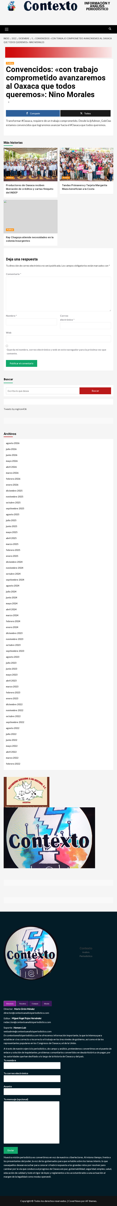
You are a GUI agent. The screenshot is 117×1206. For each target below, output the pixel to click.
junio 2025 (11, 526)
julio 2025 (11, 520)
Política (10, 63)
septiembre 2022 (15, 722)
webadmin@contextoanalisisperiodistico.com (27, 1031)
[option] (26, 792)
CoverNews (74, 1200)
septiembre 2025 (15, 508)
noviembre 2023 (14, 639)
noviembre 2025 (14, 496)
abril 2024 (11, 609)
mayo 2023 (12, 674)
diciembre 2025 (14, 490)
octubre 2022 (13, 716)
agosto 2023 (12, 656)
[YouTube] (21, 402)
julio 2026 (11, 449)
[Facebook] (6, 402)
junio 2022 (11, 740)
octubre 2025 (13, 502)
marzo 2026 (12, 472)
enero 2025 (12, 556)
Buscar (8, 379)
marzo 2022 (12, 757)
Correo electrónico (67, 317)
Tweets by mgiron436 (15, 408)
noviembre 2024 (14, 567)
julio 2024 (11, 591)
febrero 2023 (13, 692)
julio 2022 (11, 734)
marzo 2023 (12, 686)
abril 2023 (11, 680)
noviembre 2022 (14, 710)
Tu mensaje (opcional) (16, 1099)
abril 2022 (11, 751)
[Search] (110, 29)
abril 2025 (11, 538)
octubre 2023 (13, 645)
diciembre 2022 (14, 704)
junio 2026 (11, 455)
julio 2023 (11, 662)
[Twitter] (13, 402)
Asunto (8, 1086)
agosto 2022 (12, 728)
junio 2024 (11, 597)
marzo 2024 (12, 615)
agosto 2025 (12, 514)
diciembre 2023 (14, 633)
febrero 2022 (13, 763)
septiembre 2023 (15, 651)
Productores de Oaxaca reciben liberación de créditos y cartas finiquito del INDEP (29, 189)
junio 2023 (11, 668)
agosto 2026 (12, 443)
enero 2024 (12, 627)
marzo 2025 (12, 544)
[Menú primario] (7, 29)
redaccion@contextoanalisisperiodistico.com (27, 1022)
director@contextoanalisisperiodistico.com (26, 1012)
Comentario (13, 273)
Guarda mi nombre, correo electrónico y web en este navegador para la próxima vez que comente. (56, 351)
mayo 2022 (12, 745)
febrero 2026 (13, 478)
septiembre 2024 (15, 579)
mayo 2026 (12, 461)
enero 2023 (12, 698)
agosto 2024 (12, 585)
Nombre (11, 315)
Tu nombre (10, 1060)
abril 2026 (11, 466)
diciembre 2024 (14, 561)
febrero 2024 (13, 621)
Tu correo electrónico (16, 1073)
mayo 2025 (12, 532)
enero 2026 (12, 484)
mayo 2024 (12, 603)
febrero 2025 (13, 550)
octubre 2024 (13, 573)
